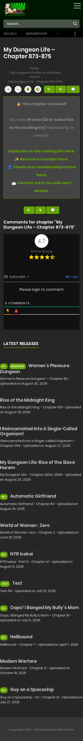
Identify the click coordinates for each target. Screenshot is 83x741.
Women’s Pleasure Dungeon (34, 369)
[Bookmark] (27, 89)
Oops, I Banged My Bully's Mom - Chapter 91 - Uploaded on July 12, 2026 (35, 617)
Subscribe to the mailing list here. (41, 151)
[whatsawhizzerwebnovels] (15, 9)
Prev (49, 89)
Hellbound (21, 637)
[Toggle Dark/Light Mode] (37, 89)
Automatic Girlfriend (33, 496)
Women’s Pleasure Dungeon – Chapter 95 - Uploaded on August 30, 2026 (35, 381)
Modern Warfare (18, 661)
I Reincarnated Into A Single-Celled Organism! (38, 431)
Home (34, 68)
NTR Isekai (21, 554)
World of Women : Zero (25, 525)
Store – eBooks (63, 33)
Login (74, 276)
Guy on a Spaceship (32, 689)
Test (17, 583)
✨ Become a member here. (42, 159)
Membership (36, 33)
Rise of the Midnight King (27, 400)
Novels (10, 33)
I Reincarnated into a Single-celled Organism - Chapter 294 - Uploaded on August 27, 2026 (37, 443)
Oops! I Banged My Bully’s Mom (44, 607)
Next (60, 89)
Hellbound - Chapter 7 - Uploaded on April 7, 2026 (39, 644)
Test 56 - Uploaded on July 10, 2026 (28, 591)
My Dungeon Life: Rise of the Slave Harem (36, 75)
